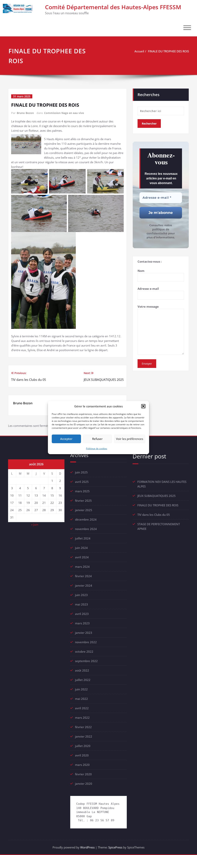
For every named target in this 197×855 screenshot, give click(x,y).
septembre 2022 (86, 661)
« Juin (34, 524)
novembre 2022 (86, 642)
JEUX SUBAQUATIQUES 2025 (156, 496)
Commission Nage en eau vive (64, 113)
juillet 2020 (82, 746)
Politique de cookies (96, 448)
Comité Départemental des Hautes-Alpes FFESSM (113, 7)
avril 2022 (82, 708)
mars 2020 (82, 765)
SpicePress (115, 847)
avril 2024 (82, 557)
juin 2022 (81, 689)
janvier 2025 (83, 510)
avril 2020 (82, 755)
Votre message (148, 306)
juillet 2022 (82, 680)
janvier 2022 (83, 736)
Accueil (139, 51)
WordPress (87, 847)
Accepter (66, 439)
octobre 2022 (84, 651)
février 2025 (83, 500)
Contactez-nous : (150, 261)
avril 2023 (82, 614)
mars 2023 (82, 623)
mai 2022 (81, 699)
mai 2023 (81, 604)
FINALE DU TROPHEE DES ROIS (168, 51)
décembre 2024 (86, 519)
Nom (141, 271)
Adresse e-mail (148, 289)
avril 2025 (82, 482)
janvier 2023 (83, 633)
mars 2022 (82, 717)
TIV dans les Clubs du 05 (153, 515)
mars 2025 (82, 491)
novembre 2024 (86, 529)
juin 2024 (81, 548)
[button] (143, 406)
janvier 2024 (83, 585)
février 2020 (83, 774)
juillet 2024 (82, 538)
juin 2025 (81, 472)
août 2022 (82, 670)
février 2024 (83, 576)
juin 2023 (81, 595)
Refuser (97, 439)
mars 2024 (82, 567)
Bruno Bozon (25, 113)
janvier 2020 (83, 783)
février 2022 (83, 727)
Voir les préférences (129, 439)
